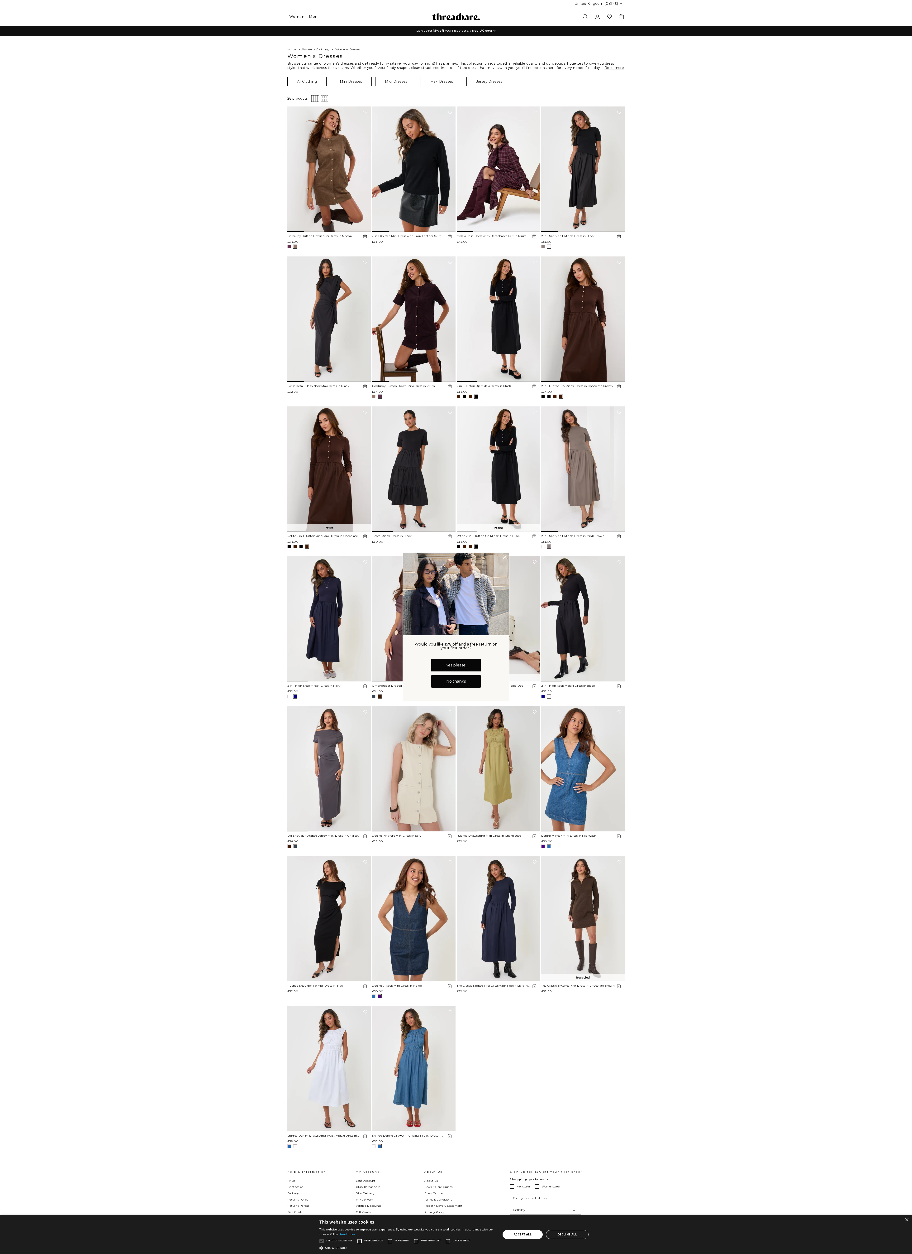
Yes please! (456, 665)
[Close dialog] (504, 557)
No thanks (456, 681)
